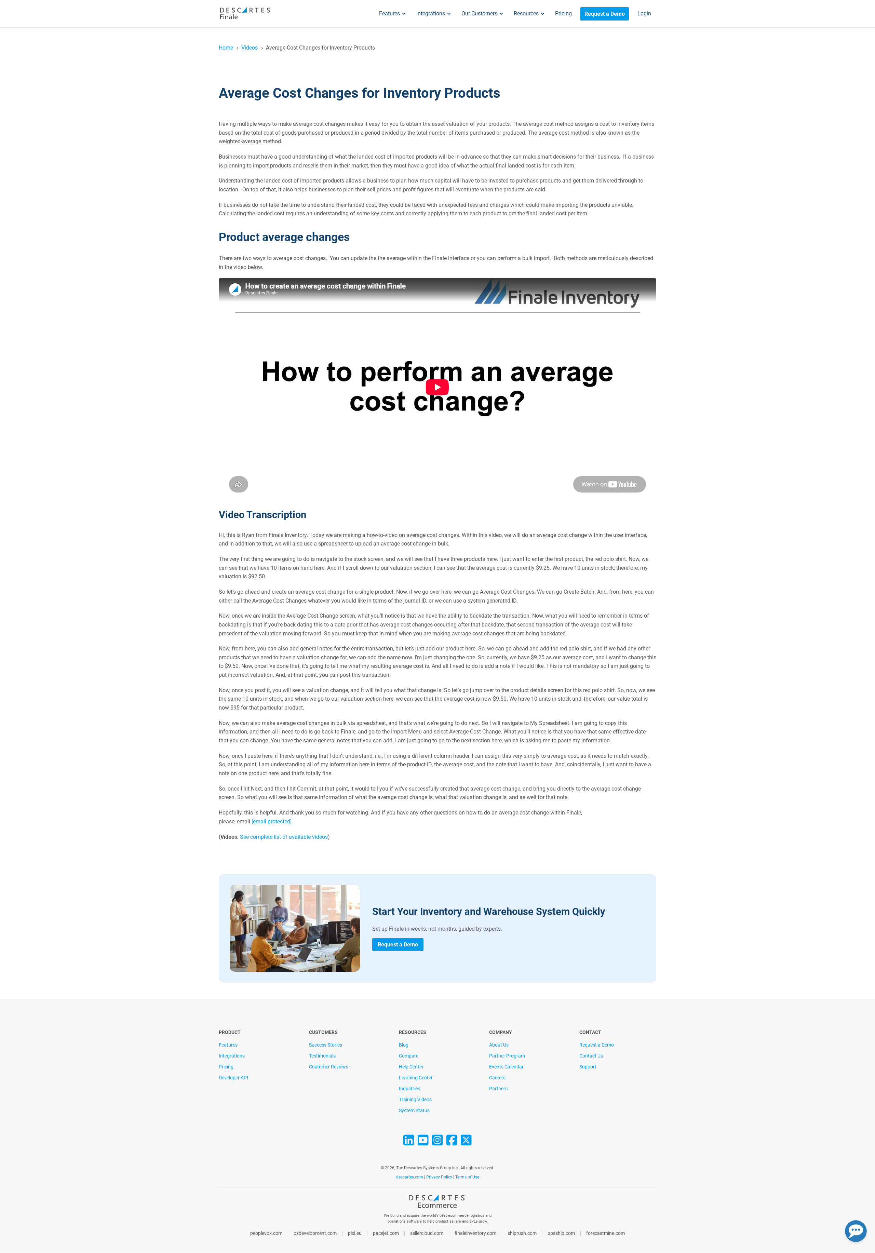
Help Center (411, 1066)
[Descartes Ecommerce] (437, 1203)
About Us (499, 1045)
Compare (408, 1056)
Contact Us (591, 1056)
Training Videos (415, 1099)
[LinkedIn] (409, 1143)
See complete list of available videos (284, 837)
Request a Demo (604, 14)
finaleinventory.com (475, 1233)
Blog (403, 1045)
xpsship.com (561, 1233)
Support (587, 1066)
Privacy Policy (439, 1177)
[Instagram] (437, 1143)
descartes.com (410, 1177)
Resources (526, 13)
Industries (409, 1088)
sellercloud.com (426, 1233)
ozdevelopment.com (315, 1233)
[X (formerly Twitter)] (466, 1143)
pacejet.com (386, 1233)
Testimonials (322, 1056)
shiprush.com (522, 1233)
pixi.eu (355, 1233)
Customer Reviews (328, 1066)
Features (389, 13)
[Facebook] (452, 1143)
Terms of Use (467, 1177)
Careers (497, 1077)
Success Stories (325, 1045)
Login (644, 13)
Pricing (563, 13)
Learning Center (416, 1077)
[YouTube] (423, 1143)
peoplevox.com (266, 1233)
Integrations (430, 13)
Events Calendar (506, 1066)
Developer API (233, 1077)
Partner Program (507, 1056)
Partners (498, 1088)
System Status (414, 1110)
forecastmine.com (605, 1233)
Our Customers (479, 13)
